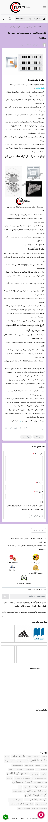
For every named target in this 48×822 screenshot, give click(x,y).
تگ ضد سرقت (18, 756)
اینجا (19, 421)
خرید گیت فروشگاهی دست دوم (25, 770)
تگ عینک (7, 757)
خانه (45, 27)
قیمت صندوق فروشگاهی (40, 783)
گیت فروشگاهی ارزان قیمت (15, 800)
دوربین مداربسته (34, 774)
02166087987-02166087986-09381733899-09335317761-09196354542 (27, 548)
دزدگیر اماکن (12, 770)
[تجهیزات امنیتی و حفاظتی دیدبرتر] (22, 7)
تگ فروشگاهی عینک (9, 761)
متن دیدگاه (38, 454)
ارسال (5, 596)
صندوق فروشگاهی (17, 773)
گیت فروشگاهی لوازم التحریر (39, 808)
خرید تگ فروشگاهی (17, 765)
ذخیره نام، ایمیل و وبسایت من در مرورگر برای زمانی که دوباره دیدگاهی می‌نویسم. (25, 507)
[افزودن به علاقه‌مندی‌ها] (22, 45)
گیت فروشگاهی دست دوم (21, 804)
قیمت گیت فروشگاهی (22, 782)
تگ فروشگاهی (40, 88)
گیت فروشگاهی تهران (41, 804)
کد (24, 791)
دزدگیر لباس (44, 774)
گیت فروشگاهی (36, 795)
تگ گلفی (37, 765)
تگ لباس (44, 765)
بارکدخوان (36, 757)
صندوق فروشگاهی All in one (39, 778)
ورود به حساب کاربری (10, 18)
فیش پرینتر (9, 778)
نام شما (40, 483)
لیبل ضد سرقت (26, 437)
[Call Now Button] (5, 817)
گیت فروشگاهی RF (36, 799)
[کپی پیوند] (6, 428)
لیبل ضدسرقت (27, 787)
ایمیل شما (39, 492)
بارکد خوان (44, 757)
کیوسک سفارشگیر (17, 791)
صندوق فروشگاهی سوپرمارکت (22, 778)
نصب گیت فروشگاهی (37, 791)
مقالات (40, 27)
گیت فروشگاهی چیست (24, 808)
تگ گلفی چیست (29, 765)
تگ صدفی (29, 757)
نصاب (20, 787)
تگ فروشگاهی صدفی (22, 761)
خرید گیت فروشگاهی (41, 770)
